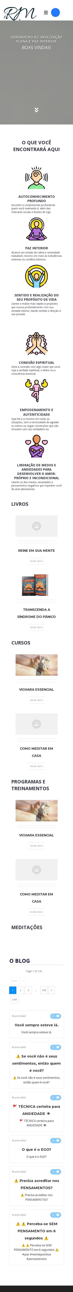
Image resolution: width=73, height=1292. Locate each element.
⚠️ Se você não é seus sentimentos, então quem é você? (36, 1065)
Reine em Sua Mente (36, 551)
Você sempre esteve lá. (36, 1024)
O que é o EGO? (36, 1149)
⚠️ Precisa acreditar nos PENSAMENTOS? (36, 1186)
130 (44, 990)
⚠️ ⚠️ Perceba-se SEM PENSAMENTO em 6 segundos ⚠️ (36, 1237)
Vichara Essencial (36, 690)
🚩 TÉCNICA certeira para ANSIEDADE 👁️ (36, 1111)
